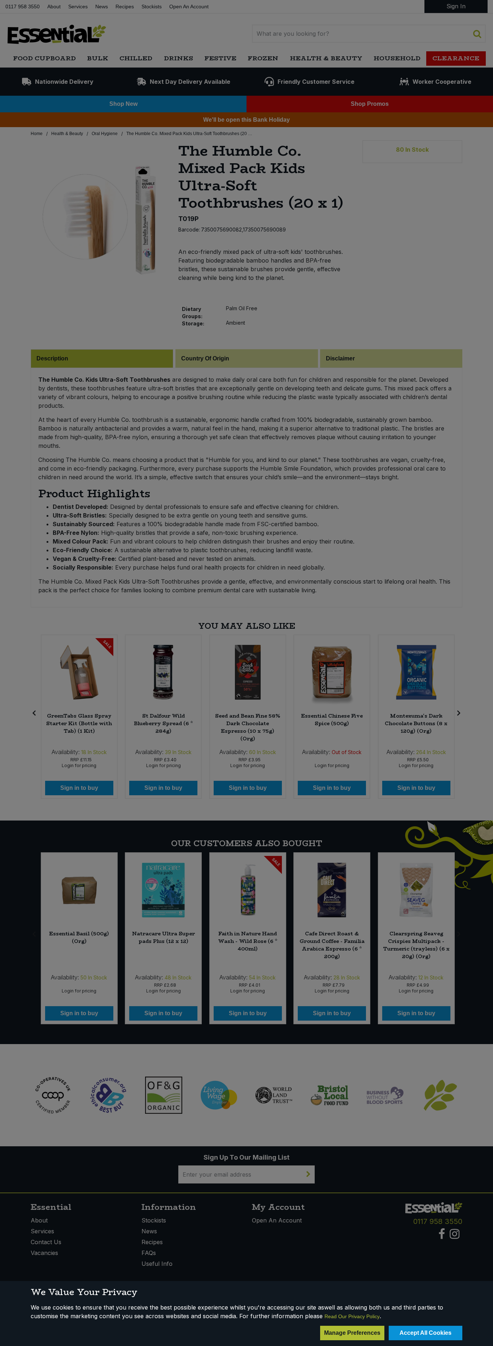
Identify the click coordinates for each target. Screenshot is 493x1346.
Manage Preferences (352, 1333)
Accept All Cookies (425, 1333)
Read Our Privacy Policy (352, 1316)
